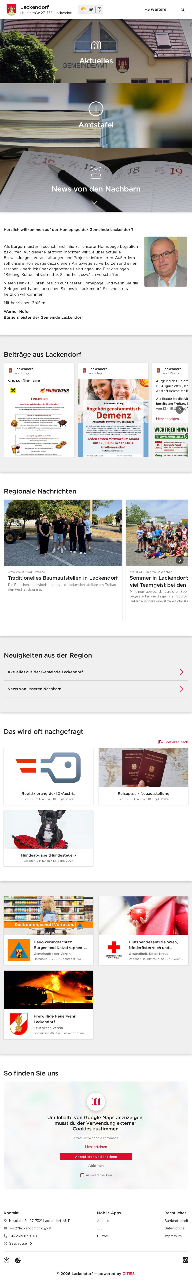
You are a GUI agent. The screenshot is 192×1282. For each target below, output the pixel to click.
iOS (100, 1228)
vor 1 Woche (36, 572)
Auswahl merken (99, 1175)
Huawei (103, 1236)
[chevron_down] (94, 202)
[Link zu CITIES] (185, 1260)
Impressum (173, 1236)
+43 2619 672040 (23, 1236)
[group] (96, 409)
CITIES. (129, 1273)
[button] (165, 261)
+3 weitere (155, 9)
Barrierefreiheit (176, 1221)
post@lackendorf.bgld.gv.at (30, 1228)
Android (103, 1221)
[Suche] (182, 9)
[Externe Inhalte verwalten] (18, 1260)
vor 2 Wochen (162, 572)
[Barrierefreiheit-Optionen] (6, 1260)
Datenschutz (174, 1228)
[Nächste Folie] (180, 410)
